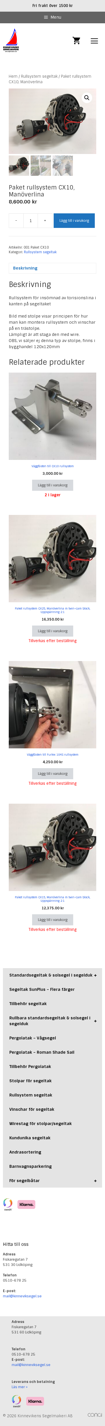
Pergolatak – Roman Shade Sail (41, 1052)
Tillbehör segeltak (28, 1003)
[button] (87, 98)
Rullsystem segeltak (39, 76)
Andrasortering (25, 1152)
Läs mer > (20, 1387)
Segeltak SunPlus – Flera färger (42, 989)
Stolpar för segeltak (30, 1080)
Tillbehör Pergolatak (30, 1066)
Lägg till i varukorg (74, 220)
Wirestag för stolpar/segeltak (40, 1123)
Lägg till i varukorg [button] (52, 485)
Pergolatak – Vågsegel (32, 1038)
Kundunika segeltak (29, 1137)
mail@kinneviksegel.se (22, 1296)
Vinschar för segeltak (31, 1109)
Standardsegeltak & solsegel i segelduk (53, 975)
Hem (13, 76)
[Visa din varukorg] (76, 41)
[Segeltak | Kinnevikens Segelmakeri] (11, 41)
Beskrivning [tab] (25, 268)
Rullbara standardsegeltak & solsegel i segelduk (53, 1020)
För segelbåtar (53, 1180)
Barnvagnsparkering (30, 1166)
